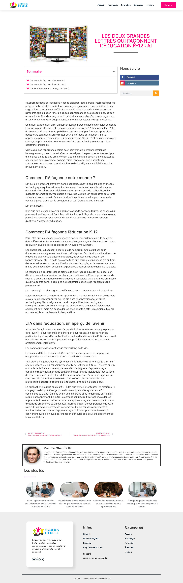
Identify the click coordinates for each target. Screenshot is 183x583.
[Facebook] (34, 559)
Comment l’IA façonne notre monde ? (47, 80)
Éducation (138, 5)
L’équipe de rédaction (93, 547)
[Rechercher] (156, 93)
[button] (113, 71)
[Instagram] (38, 559)
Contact (86, 534)
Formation (126, 5)
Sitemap (87, 543)
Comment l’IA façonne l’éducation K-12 (48, 84)
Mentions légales (91, 538)
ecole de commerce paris (95, 558)
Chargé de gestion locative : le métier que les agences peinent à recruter (142, 503)
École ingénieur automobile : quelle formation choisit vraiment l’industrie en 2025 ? (40, 503)
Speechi (87, 554)
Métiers (150, 5)
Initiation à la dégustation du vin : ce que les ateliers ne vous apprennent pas (108, 503)
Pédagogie (113, 5)
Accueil (100, 5)
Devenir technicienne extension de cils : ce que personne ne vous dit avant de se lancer (74, 503)
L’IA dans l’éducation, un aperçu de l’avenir (49, 88)
